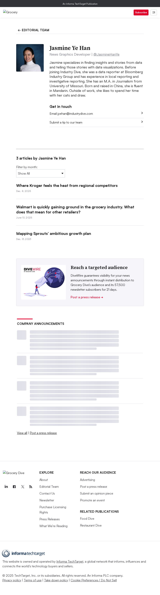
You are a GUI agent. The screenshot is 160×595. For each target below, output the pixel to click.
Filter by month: (26, 167)
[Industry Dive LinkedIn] (6, 487)
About (43, 480)
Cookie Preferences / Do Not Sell (94, 580)
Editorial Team (49, 486)
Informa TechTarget (69, 561)
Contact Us (47, 493)
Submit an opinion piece (96, 493)
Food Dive (87, 518)
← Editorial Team (33, 30)
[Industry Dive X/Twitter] (22, 487)
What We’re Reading (53, 526)
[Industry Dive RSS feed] (31, 487)
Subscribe (141, 12)
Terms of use (33, 580)
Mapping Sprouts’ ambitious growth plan (53, 233)
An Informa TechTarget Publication (80, 3)
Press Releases (49, 519)
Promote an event (92, 500)
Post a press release (87, 297)
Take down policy (56, 580)
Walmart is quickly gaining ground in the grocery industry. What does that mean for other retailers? (75, 209)
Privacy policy (11, 580)
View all (22, 433)
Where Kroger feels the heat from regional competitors (67, 185)
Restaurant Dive (91, 525)
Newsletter (46, 500)
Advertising (87, 480)
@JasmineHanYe (106, 54)
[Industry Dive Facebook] (14, 487)
